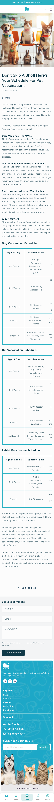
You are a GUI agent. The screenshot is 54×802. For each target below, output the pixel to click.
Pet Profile (8, 706)
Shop (5, 695)
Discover (7, 702)
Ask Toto (7, 698)
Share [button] (7, 98)
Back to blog (28, 587)
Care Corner (9, 710)
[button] (2, 9)
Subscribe (43, 747)
